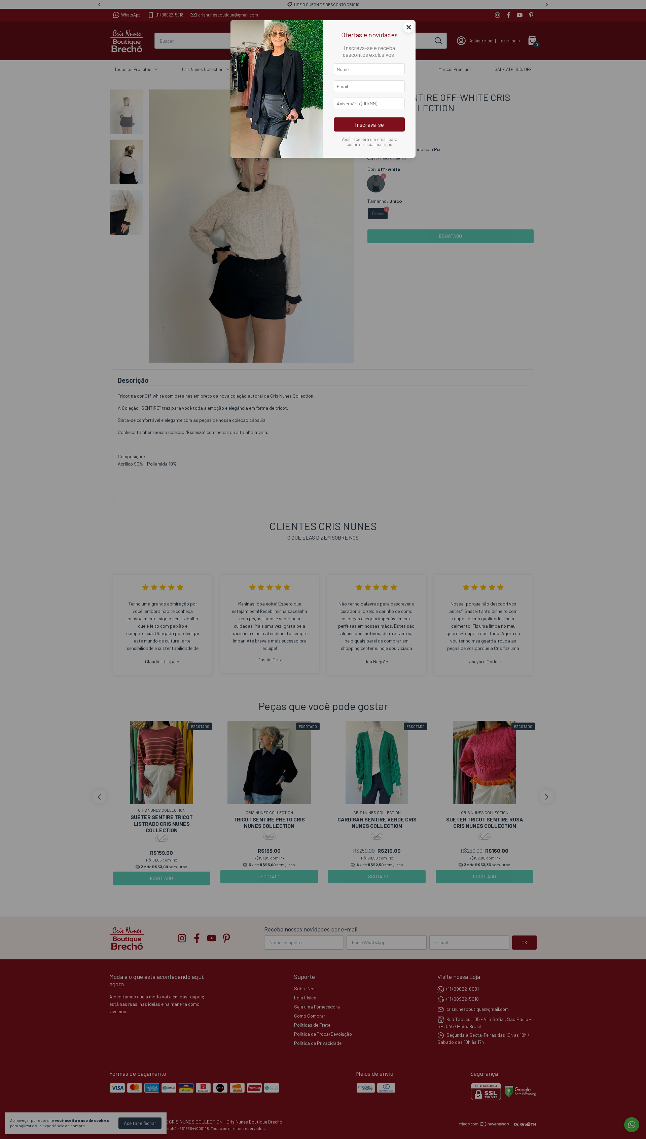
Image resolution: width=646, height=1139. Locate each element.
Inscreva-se (369, 124)
